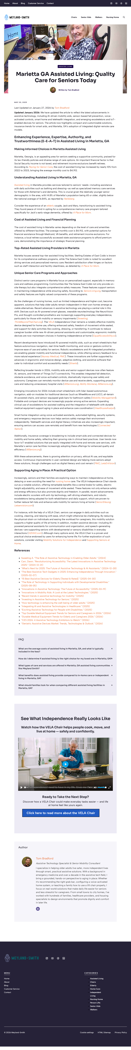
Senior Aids (86, 17)
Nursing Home (112, 17)
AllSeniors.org (71, 384)
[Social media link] (111, 3)
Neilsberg (69, 198)
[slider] (56, 787)
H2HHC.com (35, 533)
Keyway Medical (49, 356)
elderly (50, 205)
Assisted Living (65, 66)
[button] (124, 17)
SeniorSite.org (103, 502)
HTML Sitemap (104, 1032)
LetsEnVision (108, 463)
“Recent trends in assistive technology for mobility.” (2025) (52, 596)
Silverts (73, 363)
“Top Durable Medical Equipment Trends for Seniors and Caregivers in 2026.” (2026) (66, 613)
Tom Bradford (73, 90)
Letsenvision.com (23, 505)
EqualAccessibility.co (104, 335)
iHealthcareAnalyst (104, 408)
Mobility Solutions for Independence (62, 540)
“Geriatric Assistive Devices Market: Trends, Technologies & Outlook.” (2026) (62, 623)
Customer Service (36, 3)
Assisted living (22, 185)
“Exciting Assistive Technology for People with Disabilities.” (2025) (56, 609)
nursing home (63, 481)
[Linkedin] (38, 909)
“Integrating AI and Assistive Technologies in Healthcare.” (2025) (55, 606)
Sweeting (82, 318)
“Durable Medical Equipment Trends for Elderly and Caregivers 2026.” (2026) (62, 616)
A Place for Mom (82, 212)
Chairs (74, 17)
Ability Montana (88, 384)
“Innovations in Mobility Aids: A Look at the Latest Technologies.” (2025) (59, 592)
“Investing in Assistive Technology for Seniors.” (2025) (50, 599)
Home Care (95, 989)
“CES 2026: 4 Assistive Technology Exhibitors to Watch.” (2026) (55, 620)
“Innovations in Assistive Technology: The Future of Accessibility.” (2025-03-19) (63, 589)
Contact (50, 3)
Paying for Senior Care (40, 167)
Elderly (93, 985)
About (15, 3)
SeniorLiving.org (92, 290)
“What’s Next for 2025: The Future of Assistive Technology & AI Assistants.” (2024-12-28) (69, 568)
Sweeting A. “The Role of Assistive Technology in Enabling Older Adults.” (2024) (63, 558)
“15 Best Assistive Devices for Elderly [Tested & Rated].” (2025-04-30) (58, 578)
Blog (23, 3)
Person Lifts (95, 1003)
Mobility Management (103, 397)
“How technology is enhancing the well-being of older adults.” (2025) (58, 602)
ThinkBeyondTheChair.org (28, 322)
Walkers (98, 17)
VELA (51, 322)
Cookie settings (87, 1032)
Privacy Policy (121, 1032)
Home (6, 3)
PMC (62, 356)
